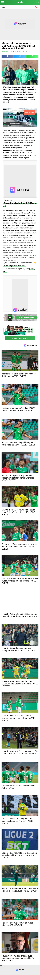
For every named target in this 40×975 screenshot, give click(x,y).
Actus (3, 7)
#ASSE (6, 265)
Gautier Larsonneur (20, 331)
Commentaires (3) (20, 338)
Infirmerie (5, 52)
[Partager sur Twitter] (20, 56)
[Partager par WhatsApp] (32, 56)
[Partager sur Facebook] (8, 56)
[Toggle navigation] (2, 2)
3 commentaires (33, 52)
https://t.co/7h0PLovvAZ (17, 265)
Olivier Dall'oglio (28, 329)
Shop (36, 7)
